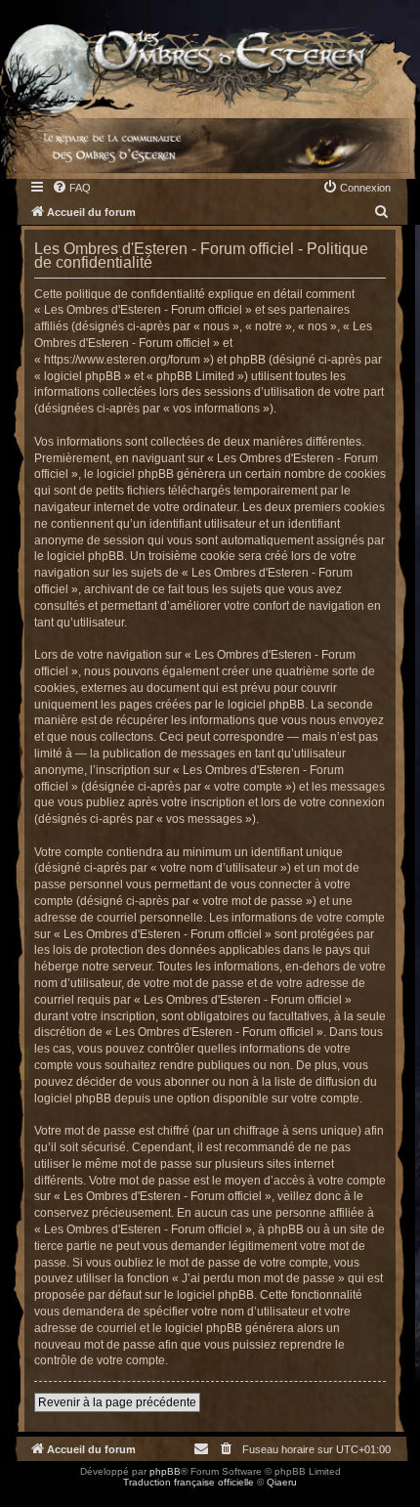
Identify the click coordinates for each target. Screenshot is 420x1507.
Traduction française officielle (188, 1482)
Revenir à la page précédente (117, 1402)
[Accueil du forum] (210, 54)
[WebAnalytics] (39, 1499)
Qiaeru (282, 1482)
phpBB (165, 1471)
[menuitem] (71, 187)
